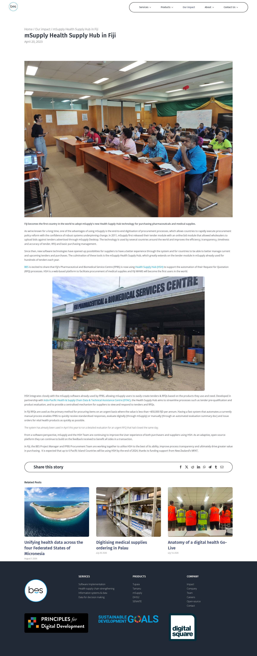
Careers (191, 597)
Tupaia (136, 584)
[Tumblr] (215, 467)
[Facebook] (180, 467)
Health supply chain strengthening (96, 588)
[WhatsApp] (204, 467)
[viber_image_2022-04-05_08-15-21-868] (128, 139)
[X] (186, 467)
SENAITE (137, 601)
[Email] (221, 467)
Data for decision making (92, 597)
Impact (190, 584)
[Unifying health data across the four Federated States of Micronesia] (56, 512)
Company (192, 588)
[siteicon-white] (13, 3)
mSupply (137, 593)
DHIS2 (136, 597)
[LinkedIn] (198, 467)
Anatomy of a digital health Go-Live (200, 512)
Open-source (194, 601)
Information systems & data (93, 593)
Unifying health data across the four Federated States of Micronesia (53, 548)
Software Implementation (92, 584)
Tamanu (137, 588)
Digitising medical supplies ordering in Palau (128, 512)
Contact (191, 605)
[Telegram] (210, 467)
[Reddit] (192, 467)
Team (190, 593)
